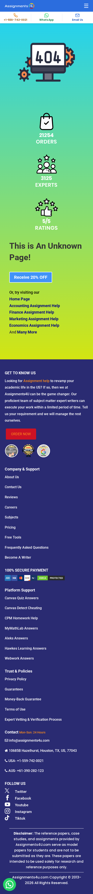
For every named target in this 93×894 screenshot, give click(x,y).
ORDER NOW (21, 434)
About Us (12, 477)
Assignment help (36, 381)
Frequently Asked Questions (26, 547)
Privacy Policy (15, 679)
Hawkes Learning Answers (25, 648)
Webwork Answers (19, 658)
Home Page (19, 299)
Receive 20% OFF (30, 277)
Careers (11, 507)
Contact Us (13, 487)
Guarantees (14, 689)
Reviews (11, 497)
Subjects (11, 517)
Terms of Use (15, 709)
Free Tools (13, 537)
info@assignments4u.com (29, 740)
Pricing (10, 527)
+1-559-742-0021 (30, 761)
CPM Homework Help (21, 618)
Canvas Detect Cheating (23, 608)
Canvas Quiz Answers (21, 598)
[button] (86, 6)
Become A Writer (18, 557)
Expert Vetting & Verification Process (33, 719)
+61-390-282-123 (30, 771)
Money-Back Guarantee (23, 699)
